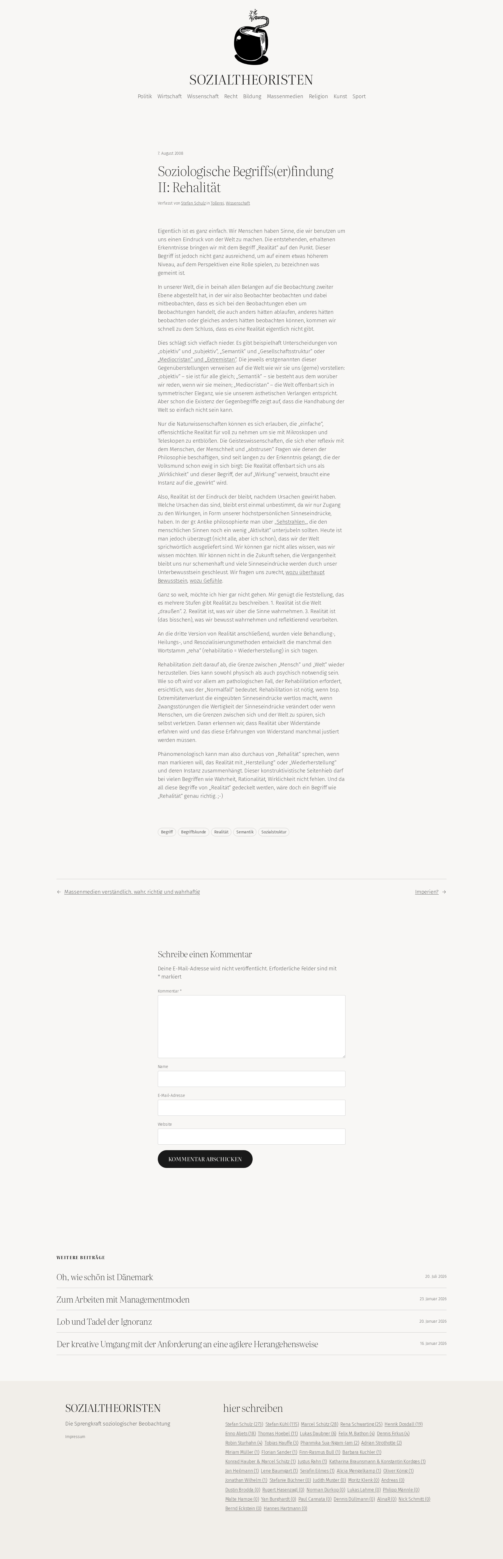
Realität (221, 832)
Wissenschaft (238, 203)
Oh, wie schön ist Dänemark (104, 1276)
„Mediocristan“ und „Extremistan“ (197, 359)
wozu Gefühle (206, 580)
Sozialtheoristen (251, 79)
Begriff (167, 832)
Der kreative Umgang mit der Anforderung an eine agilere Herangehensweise (187, 1343)
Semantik (244, 832)
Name (163, 1066)
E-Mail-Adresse (171, 1095)
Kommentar (170, 991)
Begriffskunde (193, 832)
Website (165, 1124)
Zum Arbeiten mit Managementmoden (123, 1299)
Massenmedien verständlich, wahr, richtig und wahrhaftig (132, 891)
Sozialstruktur (273, 832)
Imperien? (427, 891)
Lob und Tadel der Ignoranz (104, 1321)
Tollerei (217, 203)
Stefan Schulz (193, 203)
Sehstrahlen (291, 521)
